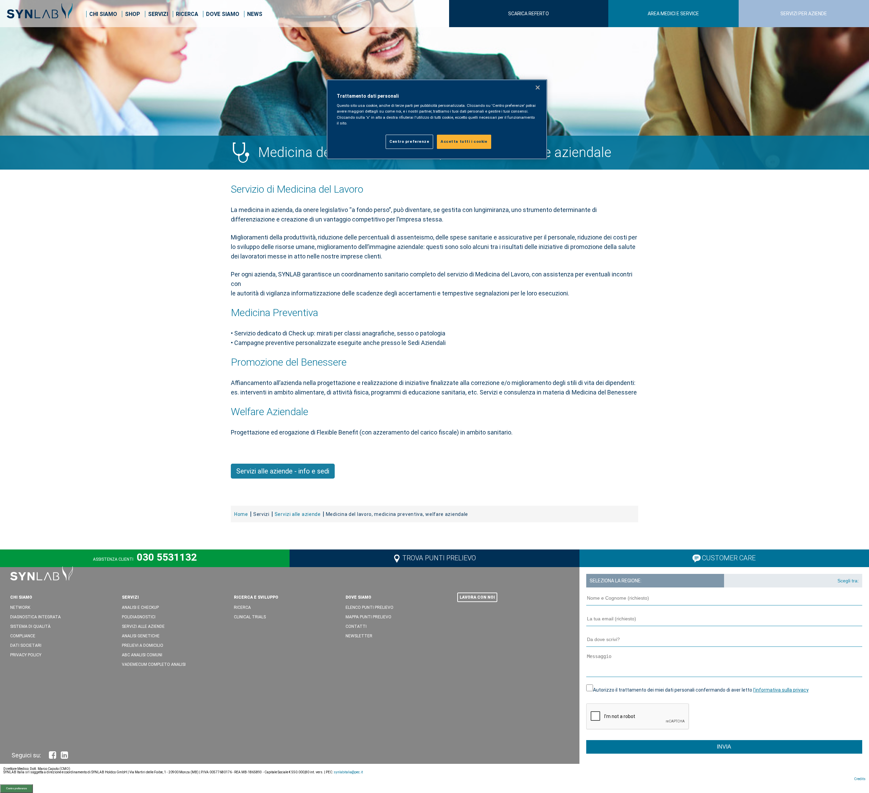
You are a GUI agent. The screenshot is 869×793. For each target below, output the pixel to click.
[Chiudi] (537, 87)
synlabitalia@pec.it (348, 772)
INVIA (724, 747)
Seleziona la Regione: (616, 580)
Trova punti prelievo (439, 558)
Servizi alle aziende (143, 626)
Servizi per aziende (803, 13)
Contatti (356, 626)
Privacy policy (25, 655)
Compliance (22, 636)
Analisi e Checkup (140, 607)
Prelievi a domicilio (142, 645)
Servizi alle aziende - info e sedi (282, 471)
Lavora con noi (477, 597)
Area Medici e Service (673, 13)
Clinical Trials (250, 617)
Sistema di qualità (30, 626)
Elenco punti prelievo (369, 607)
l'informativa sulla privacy (781, 690)
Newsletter (359, 636)
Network (20, 607)
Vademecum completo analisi (154, 664)
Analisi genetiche (141, 636)
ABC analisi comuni (142, 655)
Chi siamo (103, 14)
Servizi (158, 14)
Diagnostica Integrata (35, 617)
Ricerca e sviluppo (256, 597)
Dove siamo (222, 14)
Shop (132, 14)
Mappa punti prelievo (368, 617)
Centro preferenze (16, 788)
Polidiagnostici (138, 617)
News (254, 14)
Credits (860, 779)
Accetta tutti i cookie (464, 141)
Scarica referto (528, 13)
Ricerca (187, 14)
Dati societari (25, 645)
